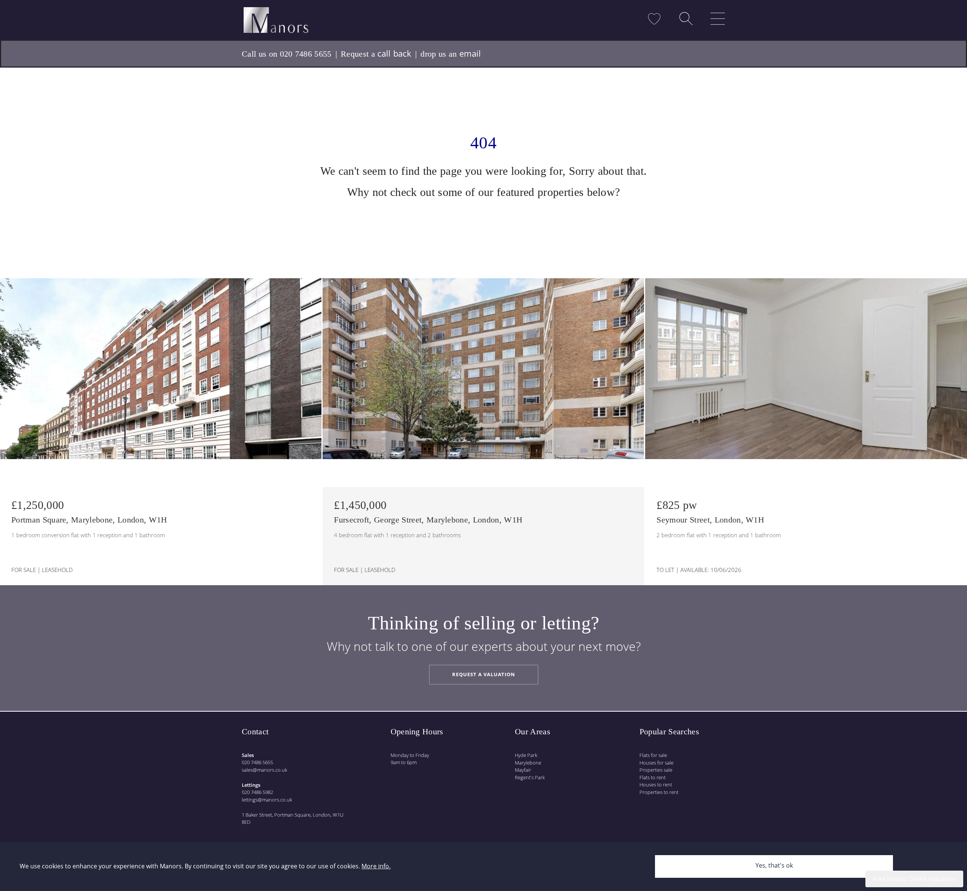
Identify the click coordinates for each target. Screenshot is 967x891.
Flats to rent (653, 777)
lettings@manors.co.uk (267, 799)
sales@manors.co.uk (264, 769)
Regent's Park (530, 777)
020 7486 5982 (257, 792)
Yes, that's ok (774, 865)
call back (394, 53)
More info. (376, 866)
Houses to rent (656, 784)
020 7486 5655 (257, 762)
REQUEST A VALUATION (483, 674)
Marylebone (528, 762)
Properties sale (656, 769)
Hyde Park (526, 755)
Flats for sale (653, 755)
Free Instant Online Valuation (914, 879)
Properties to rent (659, 792)
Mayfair (523, 769)
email (470, 53)
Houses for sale (657, 762)
